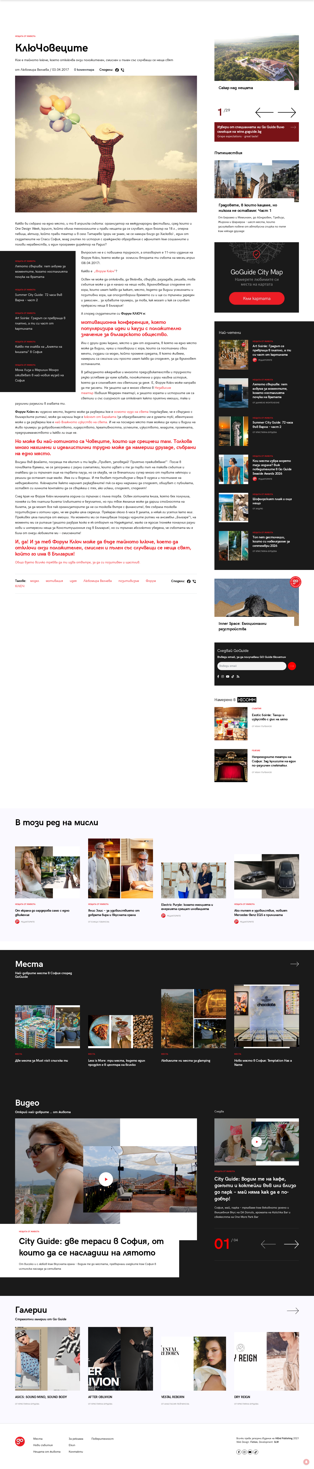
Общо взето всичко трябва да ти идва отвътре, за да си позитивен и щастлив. (77, 562)
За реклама (76, 1439)
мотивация (54, 581)
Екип (72, 1445)
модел (34, 581)
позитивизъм (128, 581)
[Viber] (122, 70)
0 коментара (84, 70)
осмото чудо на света (131, 412)
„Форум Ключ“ (105, 271)
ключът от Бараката (100, 417)
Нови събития (43, 1445)
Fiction (253, 1442)
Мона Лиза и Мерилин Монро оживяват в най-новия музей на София (39, 373)
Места (38, 1439)
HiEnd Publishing (284, 1438)
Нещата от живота (25, 36)
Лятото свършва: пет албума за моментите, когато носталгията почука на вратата (41, 269)
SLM (276, 1442)
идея (73, 581)
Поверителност (102, 1439)
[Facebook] (117, 70)
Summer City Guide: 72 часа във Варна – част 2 (38, 295)
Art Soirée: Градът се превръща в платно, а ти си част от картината (40, 321)
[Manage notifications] (306, 1462)
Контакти (76, 1452)
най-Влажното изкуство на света (81, 422)
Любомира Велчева (97, 581)
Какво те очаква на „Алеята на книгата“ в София (38, 347)
